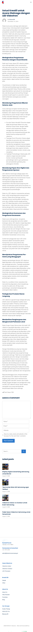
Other (3, 583)
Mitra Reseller (6, 594)
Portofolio (5, 597)
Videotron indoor (6, 566)
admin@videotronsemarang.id (10, 553)
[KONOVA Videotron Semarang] (2, 2)
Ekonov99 (12, 19)
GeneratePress (25, 626)
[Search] (23, 451)
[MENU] (31, 2)
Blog (3, 599)
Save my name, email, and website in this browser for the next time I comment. (15, 435)
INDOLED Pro (6, 611)
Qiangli (4, 580)
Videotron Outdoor (7, 568)
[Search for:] (11, 451)
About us (4, 592)
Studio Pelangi (6, 609)
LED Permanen (6, 571)
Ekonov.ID (5, 614)
